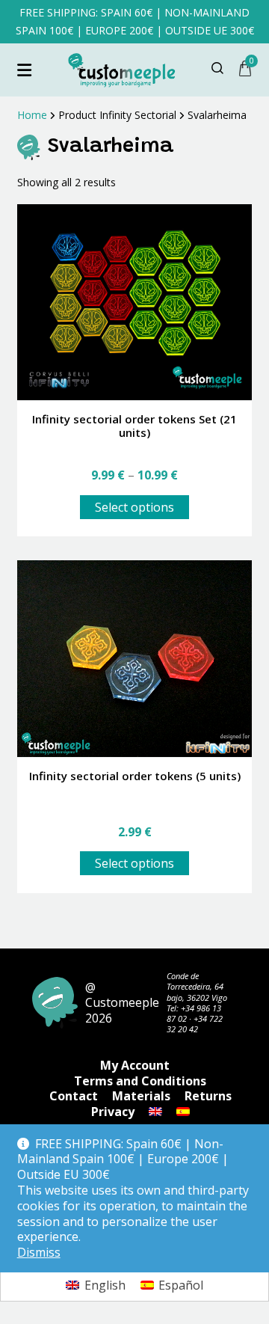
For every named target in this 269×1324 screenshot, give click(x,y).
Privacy (112, 1111)
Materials (141, 1096)
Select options (134, 507)
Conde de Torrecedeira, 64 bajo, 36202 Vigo (197, 986)
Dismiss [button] (39, 1252)
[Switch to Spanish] (183, 1111)
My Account (135, 1065)
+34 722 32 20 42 (195, 1024)
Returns (208, 1096)
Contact (73, 1096)
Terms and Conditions (140, 1081)
